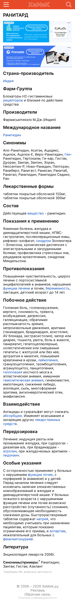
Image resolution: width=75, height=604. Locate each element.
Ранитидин (12, 135)
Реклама (38, 590)
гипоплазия (12, 372)
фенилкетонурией (18, 539)
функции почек (40, 475)
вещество (36, 213)
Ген (67, 154)
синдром (43, 241)
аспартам (57, 531)
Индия (8, 81)
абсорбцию (12, 416)
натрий (42, 519)
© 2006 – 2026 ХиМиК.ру (38, 586)
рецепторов (13, 100)
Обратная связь (37, 594)
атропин (10, 451)
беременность (57, 288)
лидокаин (11, 455)
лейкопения (48, 360)
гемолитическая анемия (23, 380)
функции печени (16, 288)
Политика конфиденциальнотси (37, 597)
